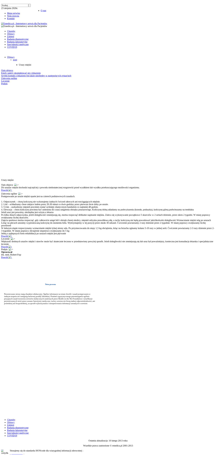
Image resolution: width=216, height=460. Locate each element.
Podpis (4, 83)
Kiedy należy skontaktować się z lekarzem (21, 73)
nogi (15, 59)
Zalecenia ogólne (9, 78)
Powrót (5, 190)
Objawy (11, 57)
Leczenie (5, 81)
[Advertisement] (10, 132)
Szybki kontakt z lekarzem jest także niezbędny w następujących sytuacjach (36, 75)
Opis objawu (7, 70)
